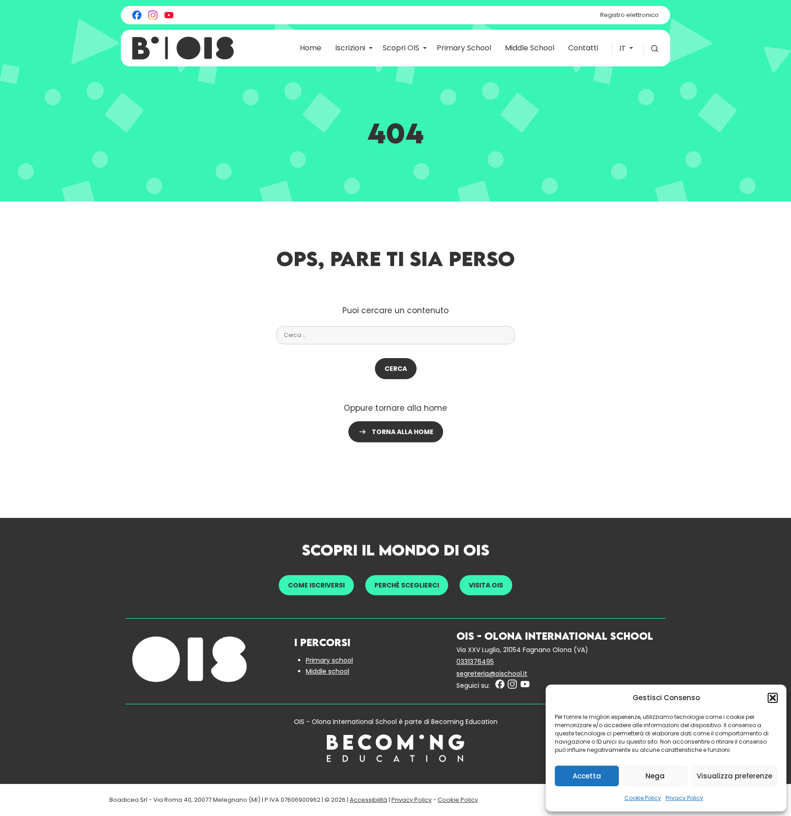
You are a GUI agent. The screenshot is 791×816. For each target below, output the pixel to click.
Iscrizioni (350, 48)
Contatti (583, 48)
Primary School (464, 48)
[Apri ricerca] (651, 48)
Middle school (327, 671)
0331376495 (475, 661)
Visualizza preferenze (734, 776)
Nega (655, 776)
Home (310, 48)
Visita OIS (486, 585)
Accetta (587, 776)
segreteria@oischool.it (491, 673)
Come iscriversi (316, 585)
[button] (772, 697)
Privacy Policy (684, 798)
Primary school (329, 660)
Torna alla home (402, 431)
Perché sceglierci (406, 585)
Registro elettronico (629, 15)
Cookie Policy (642, 798)
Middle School (529, 48)
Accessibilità (368, 799)
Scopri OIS (401, 48)
